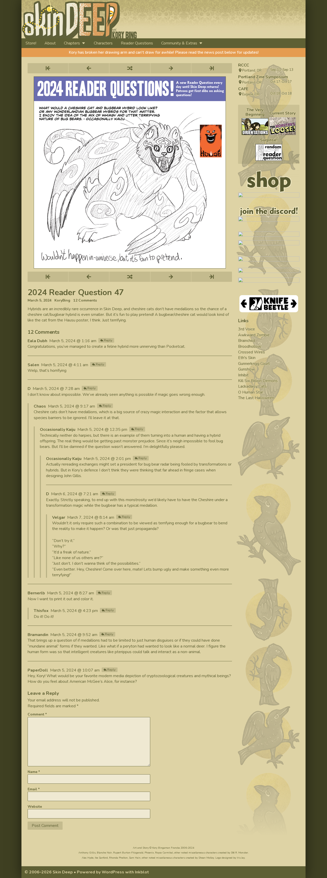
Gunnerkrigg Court (254, 363)
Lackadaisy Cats (252, 386)
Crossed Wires (251, 352)
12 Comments (85, 300)
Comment (37, 714)
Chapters (72, 43)
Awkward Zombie (254, 335)
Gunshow (246, 369)
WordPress (113, 872)
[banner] (125, 19)
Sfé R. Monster (239, 852)
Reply (108, 340)
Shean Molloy (206, 858)
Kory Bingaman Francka (166, 848)
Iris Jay (241, 858)
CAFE (243, 89)
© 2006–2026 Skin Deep (49, 872)
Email (34, 789)
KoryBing (62, 300)
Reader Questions (137, 43)
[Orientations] (255, 126)
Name (34, 771)
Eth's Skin (246, 358)
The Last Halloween (256, 398)
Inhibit (243, 375)
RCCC (243, 65)
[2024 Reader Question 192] (268, 152)
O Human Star (250, 392)
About (50, 43)
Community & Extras (179, 43)
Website (35, 806)
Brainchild (246, 340)
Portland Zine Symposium (263, 77)
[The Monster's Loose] (282, 126)
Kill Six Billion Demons (258, 381)
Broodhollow (249, 346)
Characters (103, 43)
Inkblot (142, 872)
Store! (31, 43)
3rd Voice (246, 329)
